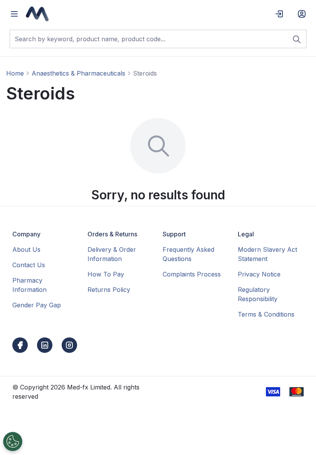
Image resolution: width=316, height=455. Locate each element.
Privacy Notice (259, 274)
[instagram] (69, 345)
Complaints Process (192, 274)
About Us (26, 249)
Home (15, 73)
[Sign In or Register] (302, 14)
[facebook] (20, 345)
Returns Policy (108, 289)
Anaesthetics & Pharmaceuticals (78, 73)
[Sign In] (279, 14)
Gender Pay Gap (36, 305)
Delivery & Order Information (111, 254)
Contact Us (28, 265)
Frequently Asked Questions (188, 254)
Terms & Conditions (266, 314)
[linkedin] (44, 345)
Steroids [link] (145, 73)
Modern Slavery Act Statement (267, 254)
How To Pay (105, 274)
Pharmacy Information (29, 284)
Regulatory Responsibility (257, 294)
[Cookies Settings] (12, 441)
